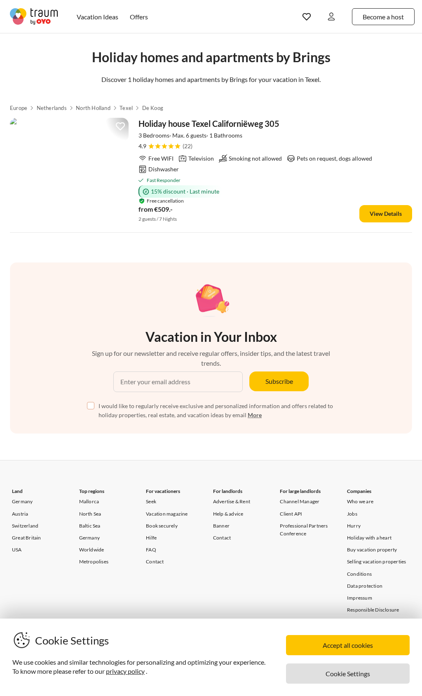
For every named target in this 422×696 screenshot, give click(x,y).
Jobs (352, 514)
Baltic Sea (90, 526)
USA (17, 550)
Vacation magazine (167, 514)
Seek (151, 501)
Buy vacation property (372, 550)
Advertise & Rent (231, 501)
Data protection (364, 586)
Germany (22, 501)
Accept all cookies (348, 645)
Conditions (359, 574)
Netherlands (52, 108)
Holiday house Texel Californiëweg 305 (208, 123)
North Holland (93, 108)
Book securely (162, 526)
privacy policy (125, 671)
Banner (221, 526)
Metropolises (93, 561)
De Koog (152, 108)
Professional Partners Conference (304, 530)
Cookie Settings (348, 673)
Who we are (360, 501)
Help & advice (228, 514)
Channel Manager (299, 501)
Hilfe (151, 538)
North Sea (90, 514)
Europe (18, 108)
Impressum (359, 598)
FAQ (151, 550)
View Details (386, 213)
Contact (155, 561)
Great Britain (26, 538)
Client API (291, 514)
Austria (20, 514)
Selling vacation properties (376, 561)
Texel (126, 108)
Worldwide (91, 550)
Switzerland (25, 526)
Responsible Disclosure (373, 610)
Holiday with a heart (369, 538)
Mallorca (89, 501)
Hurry (354, 526)
